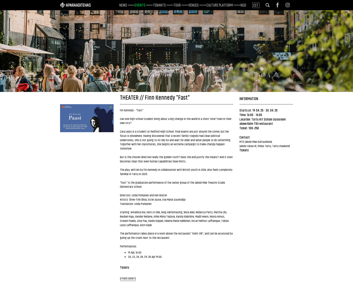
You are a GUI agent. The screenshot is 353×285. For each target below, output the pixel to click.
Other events (128, 278)
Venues (193, 4)
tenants (159, 4)
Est (255, 5)
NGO (243, 4)
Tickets (244, 150)
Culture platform (219, 4)
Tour (177, 4)
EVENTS (140, 4)
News (123, 4)
